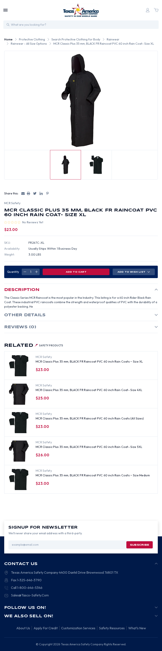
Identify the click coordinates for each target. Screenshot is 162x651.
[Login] (147, 10)
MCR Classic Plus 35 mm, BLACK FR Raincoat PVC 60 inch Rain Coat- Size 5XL (89, 447)
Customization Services (78, 628)
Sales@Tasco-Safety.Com (30, 595)
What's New (137, 628)
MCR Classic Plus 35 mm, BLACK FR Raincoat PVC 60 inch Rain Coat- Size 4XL (89, 390)
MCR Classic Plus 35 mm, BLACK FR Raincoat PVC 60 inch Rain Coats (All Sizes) (90, 418)
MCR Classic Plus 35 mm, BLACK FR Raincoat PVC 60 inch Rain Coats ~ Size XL (89, 361)
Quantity (13, 272)
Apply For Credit (46, 628)
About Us (23, 628)
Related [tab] (33, 345)
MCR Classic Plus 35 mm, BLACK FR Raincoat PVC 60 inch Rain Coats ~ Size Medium (93, 475)
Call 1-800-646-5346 (26, 587)
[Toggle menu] (5, 10)
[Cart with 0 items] (156, 10)
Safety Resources (112, 628)
